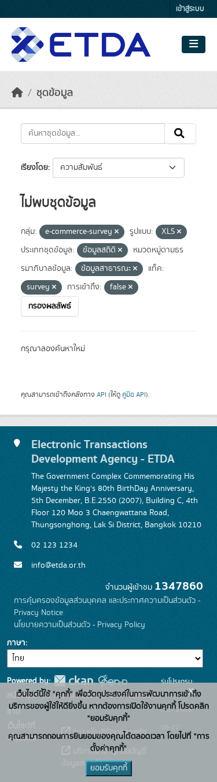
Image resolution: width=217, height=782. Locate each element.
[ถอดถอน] (117, 232)
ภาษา (16, 643)
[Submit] (180, 133)
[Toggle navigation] (193, 44)
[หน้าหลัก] (17, 92)
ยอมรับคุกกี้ (108, 768)
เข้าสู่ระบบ (190, 8)
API (101, 394)
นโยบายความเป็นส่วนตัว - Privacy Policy (79, 625)
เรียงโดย (34, 167)
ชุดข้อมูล (54, 92)
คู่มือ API (134, 394)
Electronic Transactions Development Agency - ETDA (103, 451)
